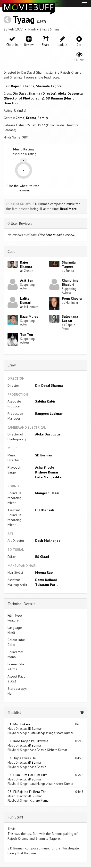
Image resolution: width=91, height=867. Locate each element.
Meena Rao (44, 572)
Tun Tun (26, 334)
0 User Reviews (20, 223)
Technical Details (21, 603)
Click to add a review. (56, 235)
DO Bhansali (44, 510)
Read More (68, 209)
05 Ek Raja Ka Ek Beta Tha (27, 791)
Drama (31, 118)
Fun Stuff (16, 817)
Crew (12, 365)
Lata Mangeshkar (49, 477)
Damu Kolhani (46, 580)
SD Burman (43, 455)
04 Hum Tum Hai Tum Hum (28, 775)
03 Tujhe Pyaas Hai (22, 758)
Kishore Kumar (46, 472)
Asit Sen (26, 280)
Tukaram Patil (46, 584)
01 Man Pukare (19, 724)
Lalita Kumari (25, 300)
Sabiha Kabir (45, 401)
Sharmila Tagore (49, 86)
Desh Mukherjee (47, 540)
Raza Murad (29, 316)
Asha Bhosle (44, 467)
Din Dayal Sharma (49, 385)
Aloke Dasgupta (47, 434)
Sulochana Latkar (70, 318)
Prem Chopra (72, 298)
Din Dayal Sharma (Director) (35, 93)
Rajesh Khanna (22, 86)
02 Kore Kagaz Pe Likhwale (28, 741)
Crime (20, 118)
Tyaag (24, 19)
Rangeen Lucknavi (49, 413)
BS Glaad (42, 556)
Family (43, 118)
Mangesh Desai (47, 493)
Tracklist (14, 712)
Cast (11, 251)
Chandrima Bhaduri (70, 282)
